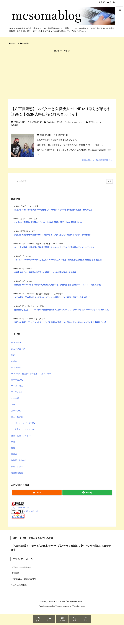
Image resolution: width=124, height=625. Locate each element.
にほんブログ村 (31, 511)
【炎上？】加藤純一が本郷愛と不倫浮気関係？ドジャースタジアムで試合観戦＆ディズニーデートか (53, 247)
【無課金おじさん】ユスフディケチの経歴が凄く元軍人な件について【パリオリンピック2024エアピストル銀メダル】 (61, 309)
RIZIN (91, 122)
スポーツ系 (16, 410)
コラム (14, 404)
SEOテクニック (18, 349)
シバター (99, 122)
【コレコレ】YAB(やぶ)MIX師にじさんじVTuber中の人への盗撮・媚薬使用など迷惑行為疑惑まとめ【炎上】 (58, 260)
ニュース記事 (17, 417)
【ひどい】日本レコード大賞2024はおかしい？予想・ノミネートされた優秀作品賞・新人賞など (52, 210)
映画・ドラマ (17, 466)
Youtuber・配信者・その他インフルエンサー (65, 122)
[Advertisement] (62, 74)
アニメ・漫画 (17, 386)
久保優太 (14, 125)
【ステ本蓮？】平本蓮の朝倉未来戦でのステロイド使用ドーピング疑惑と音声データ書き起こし (52, 297)
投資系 (14, 454)
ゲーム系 (15, 398)
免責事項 (15, 573)
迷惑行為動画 (17, 472)
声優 (13, 441)
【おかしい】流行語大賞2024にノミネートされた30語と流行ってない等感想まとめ (47, 222)
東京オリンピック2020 (25, 429)
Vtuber (14, 361)
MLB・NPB (16, 342)
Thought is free (78, 606)
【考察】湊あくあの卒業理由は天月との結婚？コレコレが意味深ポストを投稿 (44, 272)
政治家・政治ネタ (19, 460)
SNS (13, 355)
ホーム (13, 43)
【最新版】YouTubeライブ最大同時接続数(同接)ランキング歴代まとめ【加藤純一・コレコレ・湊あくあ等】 (57, 284)
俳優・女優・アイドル (21, 435)
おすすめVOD (17, 380)
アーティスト (17, 392)
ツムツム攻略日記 (19, 585)
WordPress (16, 367)
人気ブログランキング (20, 507)
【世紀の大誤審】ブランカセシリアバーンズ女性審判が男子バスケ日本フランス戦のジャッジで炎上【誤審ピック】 (60, 322)
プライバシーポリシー (21, 567)
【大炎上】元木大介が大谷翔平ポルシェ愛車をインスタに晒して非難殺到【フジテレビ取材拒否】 (52, 235)
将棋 (13, 448)
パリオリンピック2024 (25, 423)
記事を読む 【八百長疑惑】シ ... (97, 160)
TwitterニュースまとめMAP (23, 579)
